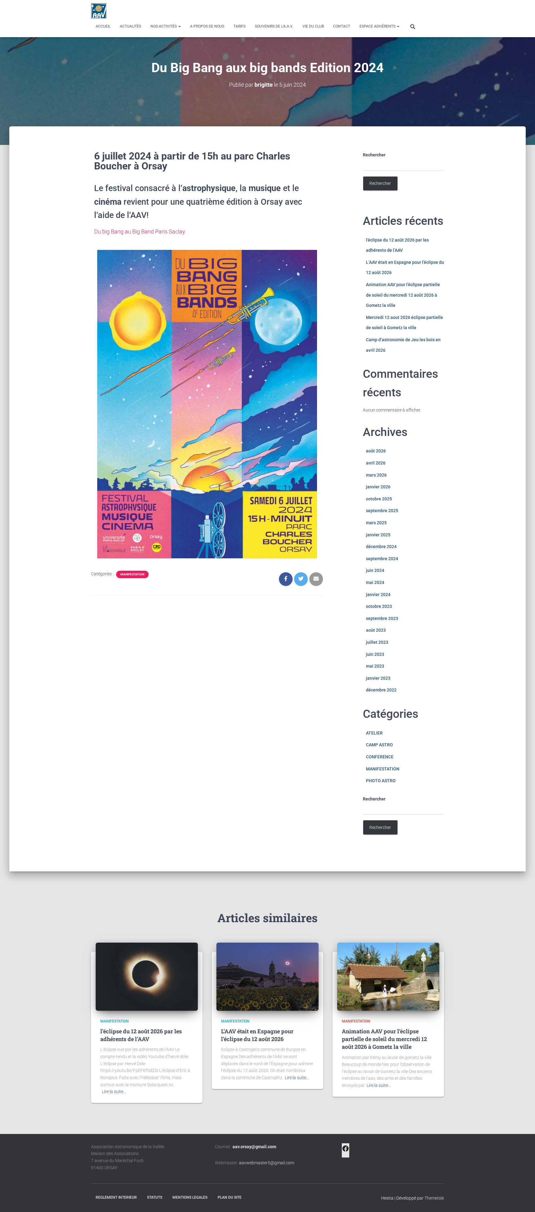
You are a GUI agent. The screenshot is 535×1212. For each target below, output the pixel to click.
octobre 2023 (379, 606)
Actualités (130, 26)
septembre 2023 (382, 618)
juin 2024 (375, 570)
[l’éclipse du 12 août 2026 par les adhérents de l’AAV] (147, 976)
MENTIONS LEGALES (189, 1197)
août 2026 (376, 450)
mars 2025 (376, 522)
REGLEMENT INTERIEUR (116, 1197)
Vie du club (313, 26)
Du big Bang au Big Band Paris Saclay (139, 231)
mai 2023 (375, 666)
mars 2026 (376, 475)
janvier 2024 (378, 594)
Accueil (103, 26)
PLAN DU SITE (229, 1197)
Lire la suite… (114, 1091)
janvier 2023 (378, 678)
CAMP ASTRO (379, 744)
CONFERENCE (380, 756)
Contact (341, 26)
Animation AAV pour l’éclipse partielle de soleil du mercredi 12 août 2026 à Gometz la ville (403, 295)
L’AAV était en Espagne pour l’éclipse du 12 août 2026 (257, 1035)
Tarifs (239, 26)
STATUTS (154, 1197)
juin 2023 (375, 654)
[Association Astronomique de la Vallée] (98, 11)
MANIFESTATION (132, 574)
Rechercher (374, 154)
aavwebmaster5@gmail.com (266, 1162)
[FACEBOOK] (345, 1150)
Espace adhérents (377, 26)
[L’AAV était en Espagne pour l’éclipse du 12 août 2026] (267, 976)
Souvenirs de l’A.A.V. (274, 26)
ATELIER (374, 732)
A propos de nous (207, 26)
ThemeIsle (434, 1198)
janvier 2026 (378, 486)
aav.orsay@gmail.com (254, 1146)
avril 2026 (375, 462)
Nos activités (164, 26)
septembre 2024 (382, 558)
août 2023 (376, 630)
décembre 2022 (381, 689)
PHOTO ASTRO (381, 780)
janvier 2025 (378, 534)
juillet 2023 (377, 642)
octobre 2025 (379, 498)
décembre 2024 (381, 546)
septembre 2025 (382, 510)
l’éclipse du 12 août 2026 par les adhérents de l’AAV (141, 1035)
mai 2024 (375, 582)
